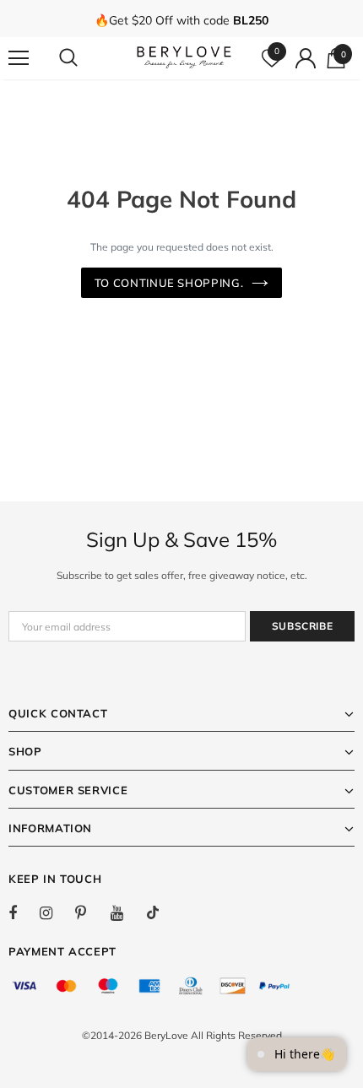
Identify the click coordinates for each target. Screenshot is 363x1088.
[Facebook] (23, 912)
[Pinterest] (90, 912)
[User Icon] (305, 58)
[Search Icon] (84, 58)
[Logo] (184, 57)
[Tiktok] (161, 912)
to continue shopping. (169, 283)
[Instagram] (55, 912)
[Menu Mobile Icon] (18, 58)
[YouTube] (126, 912)
